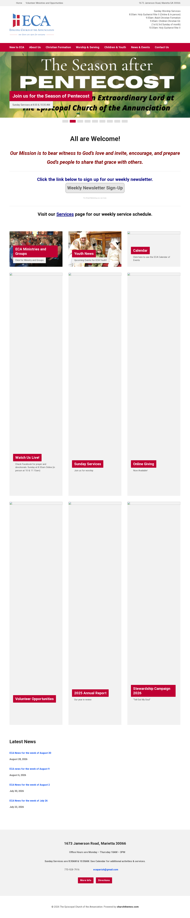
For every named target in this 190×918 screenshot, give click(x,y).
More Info (85, 880)
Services (65, 214)
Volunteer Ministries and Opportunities (44, 3)
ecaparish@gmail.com (105, 869)
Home (19, 3)
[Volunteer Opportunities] (36, 722)
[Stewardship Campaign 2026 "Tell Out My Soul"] (153, 722)
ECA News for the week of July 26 (29, 800)
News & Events (140, 47)
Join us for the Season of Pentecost (50, 96)
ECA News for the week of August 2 (30, 784)
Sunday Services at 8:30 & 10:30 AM (31, 104)
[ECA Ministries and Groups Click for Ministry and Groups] (36, 264)
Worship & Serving (87, 47)
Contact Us (162, 47)
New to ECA (17, 47)
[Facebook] (129, 869)
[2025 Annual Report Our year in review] (94, 722)
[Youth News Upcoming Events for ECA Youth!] (94, 264)
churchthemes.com (128, 906)
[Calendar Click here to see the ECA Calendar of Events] (153, 264)
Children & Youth (115, 47)
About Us (35, 47)
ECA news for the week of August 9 (29, 768)
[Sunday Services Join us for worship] (94, 493)
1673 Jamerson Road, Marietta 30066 (95, 843)
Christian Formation (58, 47)
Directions (104, 880)
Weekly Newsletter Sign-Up (95, 187)
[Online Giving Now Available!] (153, 493)
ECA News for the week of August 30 (30, 753)
